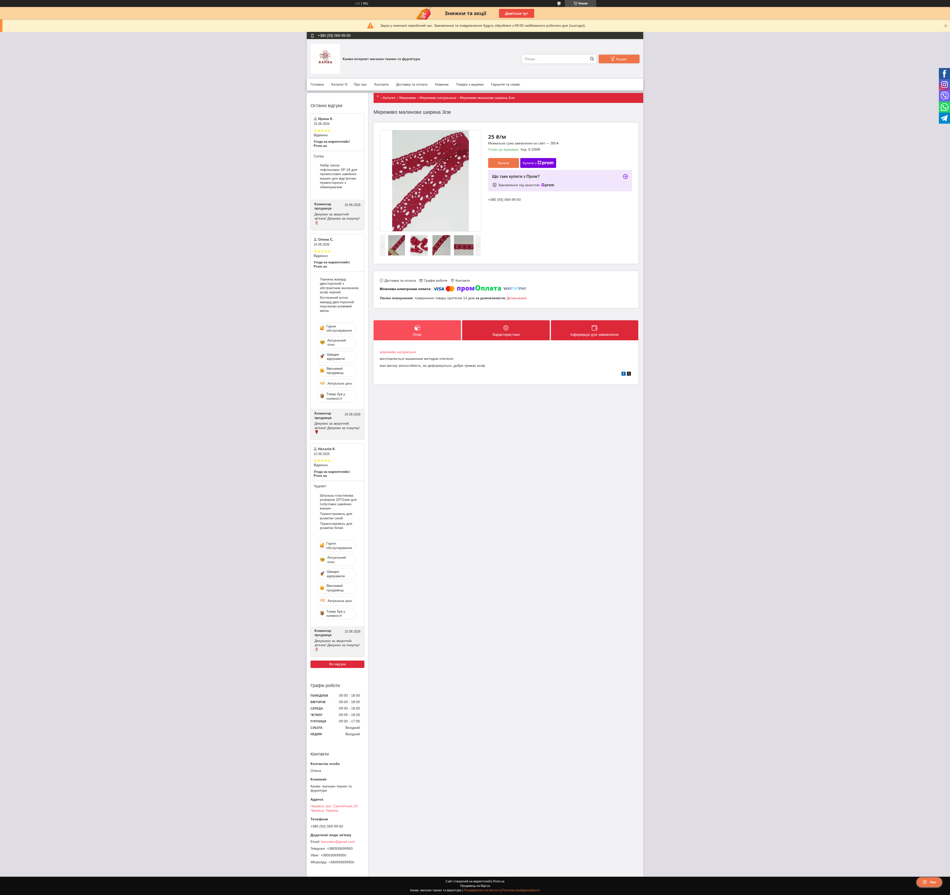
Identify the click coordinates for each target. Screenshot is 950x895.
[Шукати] (592, 59)
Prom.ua (498, 881)
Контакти (381, 84)
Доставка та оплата (412, 84)
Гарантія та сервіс (505, 84)
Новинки (442, 84)
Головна (317, 84)
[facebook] (623, 374)
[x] (629, 374)
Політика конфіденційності (521, 890)
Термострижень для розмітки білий (336, 526)
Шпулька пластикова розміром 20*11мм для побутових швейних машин (338, 501)
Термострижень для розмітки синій (336, 516)
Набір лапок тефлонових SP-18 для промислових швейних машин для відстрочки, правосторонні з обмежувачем (338, 176)
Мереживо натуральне (438, 98)
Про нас (360, 84)
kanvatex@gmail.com (338, 842)
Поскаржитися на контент (482, 890)
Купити (503, 163)
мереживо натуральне (398, 352)
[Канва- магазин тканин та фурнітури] (325, 59)
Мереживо (407, 98)
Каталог (337, 84)
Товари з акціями (470, 84)
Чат (933, 882)
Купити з (529, 163)
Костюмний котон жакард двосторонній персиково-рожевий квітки (337, 304)
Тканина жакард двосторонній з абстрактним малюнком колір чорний (339, 285)
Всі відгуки (337, 664)
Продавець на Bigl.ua (475, 886)
